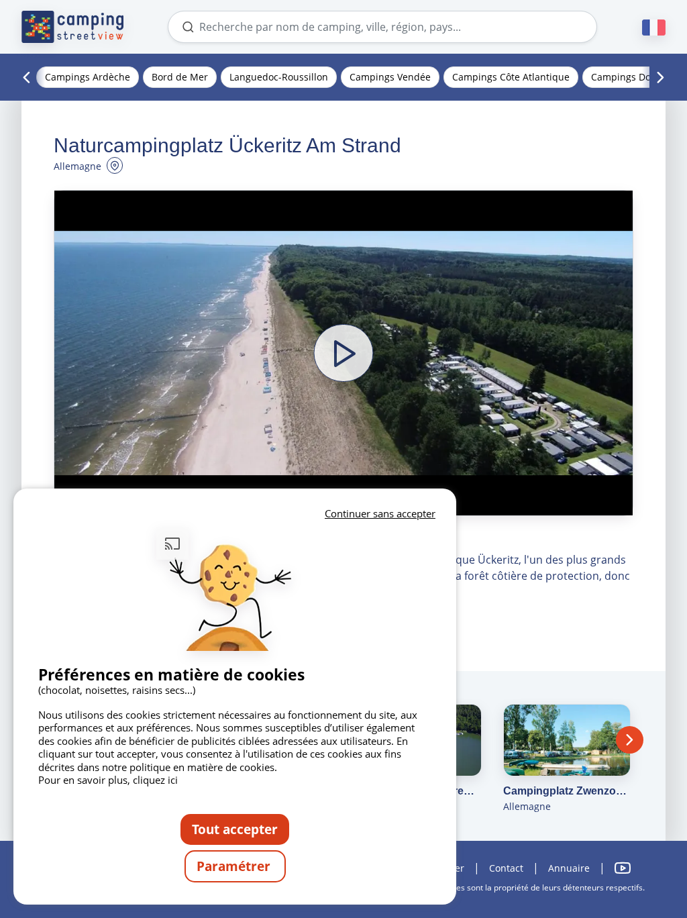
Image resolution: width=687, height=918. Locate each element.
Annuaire (569, 868)
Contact (506, 868)
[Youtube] (623, 868)
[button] (343, 353)
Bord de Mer (180, 76)
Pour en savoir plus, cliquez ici (108, 779)
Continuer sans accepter (380, 513)
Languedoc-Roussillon (278, 76)
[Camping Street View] (72, 27)
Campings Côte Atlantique (511, 76)
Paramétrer (235, 866)
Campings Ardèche (87, 76)
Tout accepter (235, 829)
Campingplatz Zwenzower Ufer (567, 791)
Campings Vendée (390, 76)
